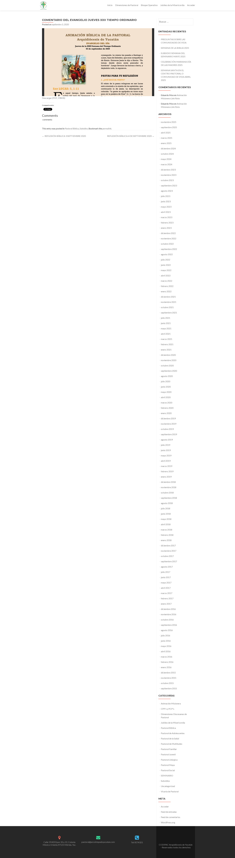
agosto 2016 (167, 630)
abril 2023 (166, 212)
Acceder (191, 5)
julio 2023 (165, 196)
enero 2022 (166, 291)
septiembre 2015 (169, 688)
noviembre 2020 (168, 360)
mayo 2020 (166, 392)
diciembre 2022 (168, 233)
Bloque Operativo (149, 5)
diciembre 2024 (168, 148)
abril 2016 (166, 651)
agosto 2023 (167, 190)
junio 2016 (166, 640)
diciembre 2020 (168, 355)
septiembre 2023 (169, 185)
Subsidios (84, 128)
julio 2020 (165, 381)
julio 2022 (165, 259)
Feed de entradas (169, 811)
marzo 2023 (166, 217)
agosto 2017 (167, 566)
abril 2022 (166, 275)
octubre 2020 (167, 365)
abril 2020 (166, 397)
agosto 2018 (167, 503)
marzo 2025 (166, 138)
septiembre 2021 (169, 312)
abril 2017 (166, 588)
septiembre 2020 (169, 370)
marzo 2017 (166, 593)
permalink (106, 128)
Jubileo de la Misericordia (172, 5)
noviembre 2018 (168, 487)
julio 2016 (165, 635)
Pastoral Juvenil (168, 754)
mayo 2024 (166, 159)
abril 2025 (166, 132)
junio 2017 (166, 577)
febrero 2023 (167, 222)
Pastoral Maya (168, 765)
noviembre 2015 (168, 678)
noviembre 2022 (168, 238)
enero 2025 (166, 143)
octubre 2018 (167, 492)
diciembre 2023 (168, 169)
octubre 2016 (167, 619)
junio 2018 (166, 513)
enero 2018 (166, 540)
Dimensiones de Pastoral (126, 5)
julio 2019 (165, 445)
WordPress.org (168, 822)
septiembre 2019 (169, 434)
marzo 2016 (166, 656)
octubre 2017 (167, 556)
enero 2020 (166, 413)
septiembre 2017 (169, 561)
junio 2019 (166, 450)
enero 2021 (166, 349)
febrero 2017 (167, 598)
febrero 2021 (167, 344)
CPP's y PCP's (167, 708)
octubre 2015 (167, 683)
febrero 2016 (167, 662)
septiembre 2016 (169, 625)
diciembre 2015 (168, 672)
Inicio (109, 5)
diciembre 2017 (168, 545)
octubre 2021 (167, 307)
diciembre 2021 (168, 296)
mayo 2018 (166, 519)
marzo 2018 (166, 529)
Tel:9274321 (137, 842)
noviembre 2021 (168, 302)
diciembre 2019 (168, 418)
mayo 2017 (166, 582)
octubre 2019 (167, 429)
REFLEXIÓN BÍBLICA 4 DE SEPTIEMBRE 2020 (130, 136)
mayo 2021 (166, 328)
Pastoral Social (168, 770)
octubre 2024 (167, 153)
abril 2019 (166, 460)
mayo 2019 (166, 455)
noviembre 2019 (168, 423)
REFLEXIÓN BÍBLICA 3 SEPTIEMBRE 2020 (64, 136)
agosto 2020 (167, 376)
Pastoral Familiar (169, 749)
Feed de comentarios (170, 817)
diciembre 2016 (168, 609)
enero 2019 (166, 476)
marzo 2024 (166, 164)
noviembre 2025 (168, 122)
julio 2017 (165, 572)
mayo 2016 (166, 646)
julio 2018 (165, 508)
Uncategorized (168, 786)
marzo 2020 (166, 402)
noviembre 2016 (168, 614)
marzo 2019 (166, 466)
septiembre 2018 (169, 498)
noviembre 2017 (168, 550)
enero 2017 (166, 603)
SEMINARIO (167, 775)
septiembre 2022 (169, 249)
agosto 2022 (167, 254)
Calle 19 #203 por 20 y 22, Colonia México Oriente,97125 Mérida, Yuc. (59, 843)
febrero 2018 (167, 535)
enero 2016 (166, 667)
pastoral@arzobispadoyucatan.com (98, 842)
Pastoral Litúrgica (169, 759)
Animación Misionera (171, 703)
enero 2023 (166, 228)
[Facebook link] (176, 837)
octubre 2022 (167, 243)
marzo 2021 (166, 339)
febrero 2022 (167, 286)
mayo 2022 (166, 270)
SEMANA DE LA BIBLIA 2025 (175, 48)
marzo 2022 (166, 280)
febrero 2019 (167, 471)
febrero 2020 (167, 408)
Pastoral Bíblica (72, 128)
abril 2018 (166, 524)
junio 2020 (166, 386)
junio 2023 (166, 201)
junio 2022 (166, 265)
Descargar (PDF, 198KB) (53, 98)
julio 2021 (165, 318)
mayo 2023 (166, 206)
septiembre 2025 (169, 127)
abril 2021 (166, 333)
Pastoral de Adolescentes (173, 733)
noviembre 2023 (168, 175)
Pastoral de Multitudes (171, 743)
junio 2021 (166, 323)
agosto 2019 (167, 439)
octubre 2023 (167, 180)
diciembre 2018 (168, 482)
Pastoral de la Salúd (170, 738)
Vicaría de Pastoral (170, 791)
